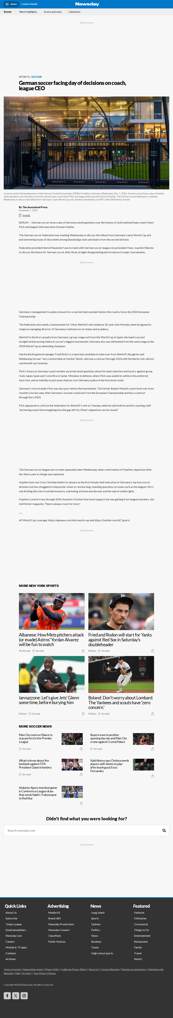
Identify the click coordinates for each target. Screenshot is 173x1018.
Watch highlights (28, 11)
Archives (11, 958)
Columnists (74, 11)
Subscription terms (33, 969)
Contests (11, 953)
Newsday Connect (59, 929)
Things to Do (141, 929)
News (94, 935)
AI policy (26, 973)
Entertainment (142, 935)
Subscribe (11, 918)
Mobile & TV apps (16, 947)
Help (17, 973)
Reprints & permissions (134, 969)
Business (96, 941)
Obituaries (140, 918)
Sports (24, 76)
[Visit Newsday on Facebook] (7, 995)
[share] (83, 650)
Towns (95, 947)
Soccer (8, 11)
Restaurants (141, 941)
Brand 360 (54, 918)
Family (138, 947)
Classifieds (54, 935)
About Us (11, 912)
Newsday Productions (61, 924)
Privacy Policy (52, 969)
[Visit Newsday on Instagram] (24, 995)
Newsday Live (14, 935)
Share (26, 215)
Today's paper (14, 924)
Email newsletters (16, 929)
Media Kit (54, 912)
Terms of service (12, 969)
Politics (95, 929)
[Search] (164, 830)
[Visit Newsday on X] (15, 995)
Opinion (96, 924)
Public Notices (57, 941)
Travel (137, 953)
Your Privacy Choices (45, 973)
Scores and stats (53, 11)
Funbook (139, 912)
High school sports (102, 953)
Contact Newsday (110, 969)
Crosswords (141, 924)
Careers (10, 941)
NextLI (138, 958)
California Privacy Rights (74, 969)
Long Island (97, 912)
